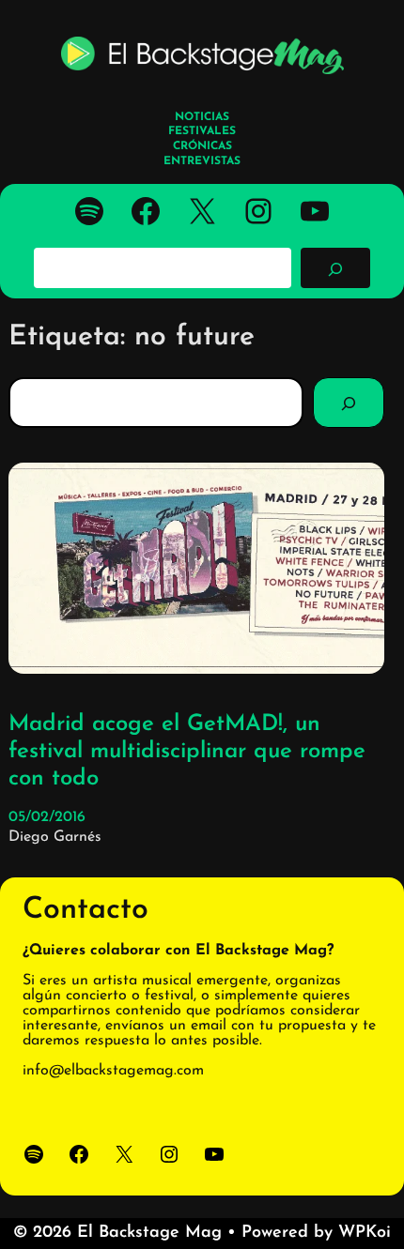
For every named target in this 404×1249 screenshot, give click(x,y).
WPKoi (364, 1233)
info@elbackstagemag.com (113, 1070)
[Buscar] (335, 267)
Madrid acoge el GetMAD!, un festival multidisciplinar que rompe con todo (186, 751)
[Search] (348, 402)
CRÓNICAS (202, 146)
